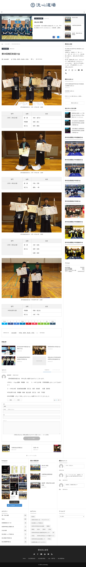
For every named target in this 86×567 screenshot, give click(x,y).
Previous (74, 41)
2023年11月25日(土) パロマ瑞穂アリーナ (45, 535)
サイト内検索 (84, 12)
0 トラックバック (56, 369)
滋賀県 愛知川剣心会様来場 (48, 484)
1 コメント (47, 369)
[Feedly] (41, 324)
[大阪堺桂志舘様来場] (17, 27)
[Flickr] (75, 70)
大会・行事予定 (51, 558)
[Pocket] (34, 324)
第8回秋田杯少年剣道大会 (54, 346)
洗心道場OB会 (61, 558)
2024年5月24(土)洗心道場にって (38, 538)
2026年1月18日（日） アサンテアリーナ (40, 519)
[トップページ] (2, 43)
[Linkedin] (22, 324)
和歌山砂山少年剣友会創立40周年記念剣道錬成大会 (54, 358)
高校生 (33, 529)
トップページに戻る (32, 455)
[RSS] (66, 73)
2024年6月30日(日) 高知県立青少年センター (41, 532)
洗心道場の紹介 (31, 558)
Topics (36, 18)
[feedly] (45, 554)
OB (53, 532)
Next (74, 15)
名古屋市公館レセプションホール (38, 542)
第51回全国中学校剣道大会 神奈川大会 (23, 347)
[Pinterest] (28, 324)
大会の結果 (5, 48)
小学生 (26, 59)
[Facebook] (10, 324)
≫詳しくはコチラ (69, 66)
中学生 (14, 59)
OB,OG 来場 (45, 465)
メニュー (2, 12)
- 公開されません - (9, 409)
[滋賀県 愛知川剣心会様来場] (35, 485)
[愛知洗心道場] (43, 5)
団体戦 (48, 526)
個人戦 (22, 59)
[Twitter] (4, 324)
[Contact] (82, 70)
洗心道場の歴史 (41, 558)
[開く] (6, 470)
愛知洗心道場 (43, 550)
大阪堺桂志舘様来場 (41, 22)
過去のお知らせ (74, 103)
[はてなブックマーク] (16, 324)
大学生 (33, 535)
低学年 (18, 59)
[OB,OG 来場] (35, 468)
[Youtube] (79, 70)
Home (24, 558)
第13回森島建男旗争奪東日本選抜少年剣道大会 (23, 358)
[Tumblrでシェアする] (53, 324)
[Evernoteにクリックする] (47, 324)
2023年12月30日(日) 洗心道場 (38, 526)
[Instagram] (72, 70)
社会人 (38, 529)
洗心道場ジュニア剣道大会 (37, 522)
